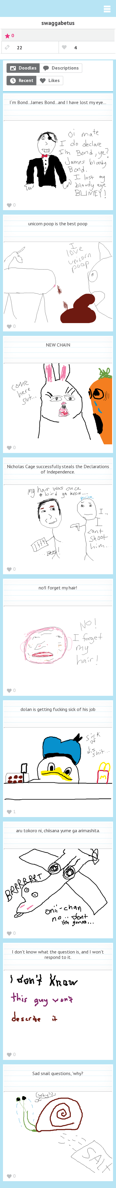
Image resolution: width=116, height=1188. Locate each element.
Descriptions (65, 68)
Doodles (28, 68)
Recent (26, 80)
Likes (54, 80)
